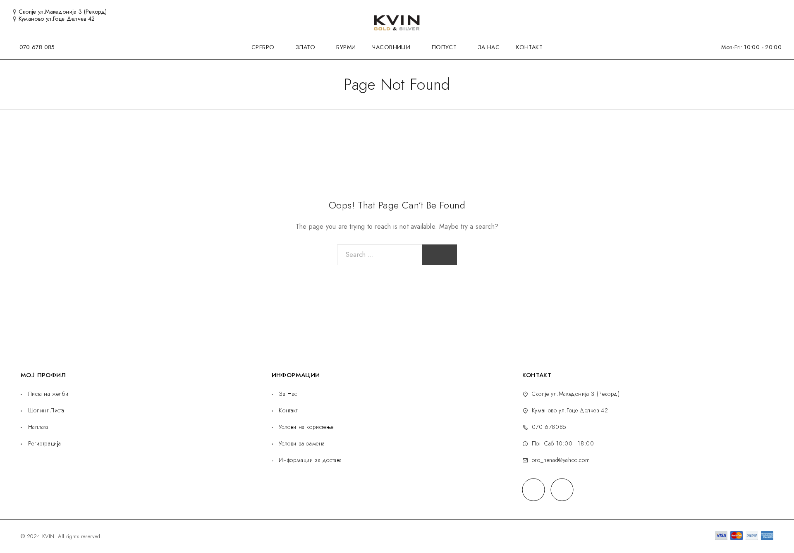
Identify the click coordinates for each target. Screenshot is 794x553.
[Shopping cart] (779, 11)
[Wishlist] (765, 11)
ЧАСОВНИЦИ (391, 47)
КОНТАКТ (529, 47)
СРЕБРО (263, 47)
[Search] (752, 11)
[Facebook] (533, 489)
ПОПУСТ (444, 47)
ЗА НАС (489, 47)
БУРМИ (346, 47)
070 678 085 (37, 47)
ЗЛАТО (305, 47)
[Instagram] (562, 489)
